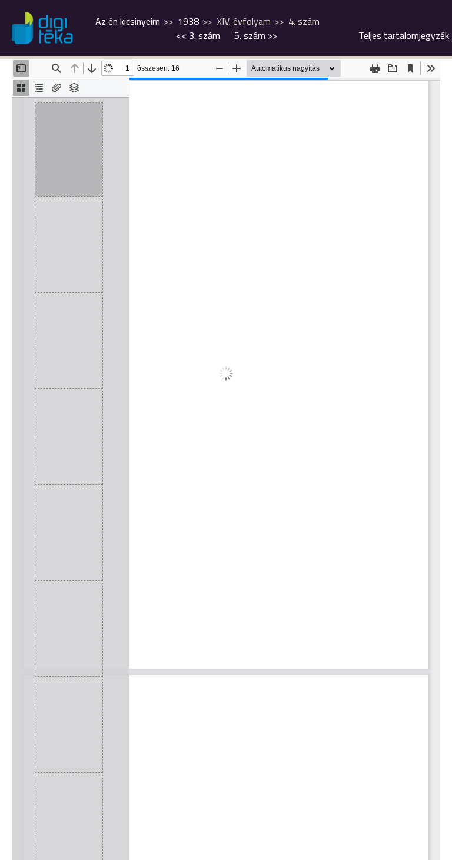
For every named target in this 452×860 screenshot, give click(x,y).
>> (255, 35)
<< (198, 35)
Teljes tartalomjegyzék (403, 35)
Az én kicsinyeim (127, 21)
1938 (188, 21)
